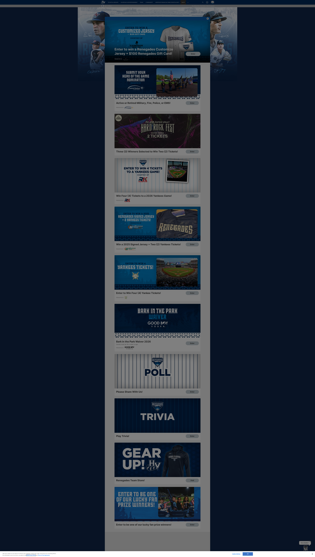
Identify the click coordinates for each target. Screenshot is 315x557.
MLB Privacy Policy (31, 555)
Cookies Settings (236, 554)
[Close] (312, 554)
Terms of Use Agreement (44, 555)
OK (248, 554)
